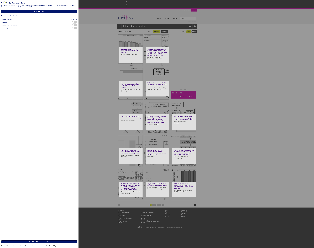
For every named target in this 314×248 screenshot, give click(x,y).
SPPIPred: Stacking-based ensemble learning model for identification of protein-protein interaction (183, 186)
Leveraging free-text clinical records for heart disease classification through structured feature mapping (156, 152)
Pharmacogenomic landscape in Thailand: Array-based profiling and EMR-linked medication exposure (130, 85)
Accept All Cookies (39, 11)
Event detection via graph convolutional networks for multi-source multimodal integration (130, 151)
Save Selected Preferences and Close (39, 241)
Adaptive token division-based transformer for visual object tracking (129, 50)
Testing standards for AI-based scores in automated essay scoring (131, 117)
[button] (7, 19)
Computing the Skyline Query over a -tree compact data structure (157, 184)
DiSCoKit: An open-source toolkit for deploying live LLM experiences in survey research (157, 84)
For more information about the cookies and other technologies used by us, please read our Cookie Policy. (28, 246)
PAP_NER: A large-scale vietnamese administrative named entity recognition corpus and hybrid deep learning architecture (184, 152)
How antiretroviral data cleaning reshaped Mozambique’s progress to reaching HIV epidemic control (183, 118)
